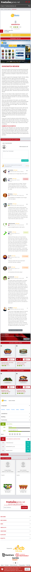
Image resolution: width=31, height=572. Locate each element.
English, (8, 409)
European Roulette (21, 390)
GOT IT (27, 569)
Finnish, (13, 409)
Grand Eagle (9, 450)
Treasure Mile (9, 442)
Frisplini (3, 475)
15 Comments (16, 28)
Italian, (17, 409)
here (21, 570)
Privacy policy (22, 565)
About (2, 565)
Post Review (25, 160)
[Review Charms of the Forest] (23, 351)
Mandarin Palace (10, 446)
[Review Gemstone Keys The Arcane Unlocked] (7, 351)
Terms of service (13, 565)
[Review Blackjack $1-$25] (7, 379)
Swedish (22, 409)
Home (1, 9)
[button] (28, 458)
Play (28, 442)
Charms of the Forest (21, 362)
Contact (7, 565)
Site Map (28, 565)
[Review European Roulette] (23, 379)
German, (3, 409)
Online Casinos (7, 9)
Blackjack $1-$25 (5, 390)
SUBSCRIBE (24, 507)
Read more (26, 339)
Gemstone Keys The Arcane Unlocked (9, 362)
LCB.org (27, 165)
